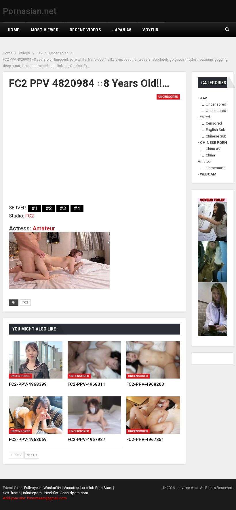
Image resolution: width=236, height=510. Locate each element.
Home (14, 30)
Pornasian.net (29, 11)
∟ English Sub (213, 129)
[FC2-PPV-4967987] (94, 415)
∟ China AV (210, 149)
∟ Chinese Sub (214, 136)
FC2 (29, 216)
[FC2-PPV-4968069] (35, 415)
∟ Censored (211, 123)
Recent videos (85, 30)
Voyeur (150, 30)
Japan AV (121, 30)
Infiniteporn (32, 493)
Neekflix (51, 493)
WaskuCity (52, 488)
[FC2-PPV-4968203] (153, 360)
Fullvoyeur (32, 488)
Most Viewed (44, 30)
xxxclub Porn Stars (97, 488)
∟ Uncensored (213, 104)
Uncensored (168, 96)
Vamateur (71, 488)
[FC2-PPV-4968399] (35, 360)
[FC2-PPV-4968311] (94, 360)
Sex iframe (11, 493)
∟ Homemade (213, 168)
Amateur (44, 228)
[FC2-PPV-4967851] (153, 415)
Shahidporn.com (74, 493)
